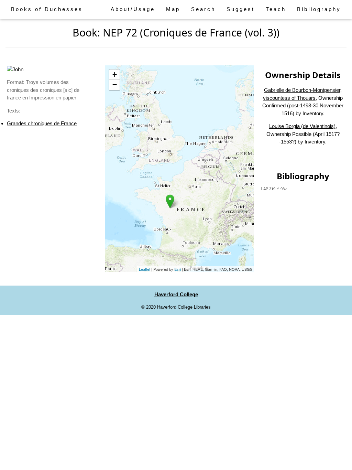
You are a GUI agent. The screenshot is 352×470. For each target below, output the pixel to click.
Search (203, 9)
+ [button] (114, 74)
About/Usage (133, 9)
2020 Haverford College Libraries (178, 307)
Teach (276, 9)
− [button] (114, 85)
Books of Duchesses (47, 9)
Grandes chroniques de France (42, 123)
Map (173, 9)
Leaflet (144, 269)
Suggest (241, 9)
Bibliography (319, 9)
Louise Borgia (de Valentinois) (302, 126)
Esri (177, 269)
